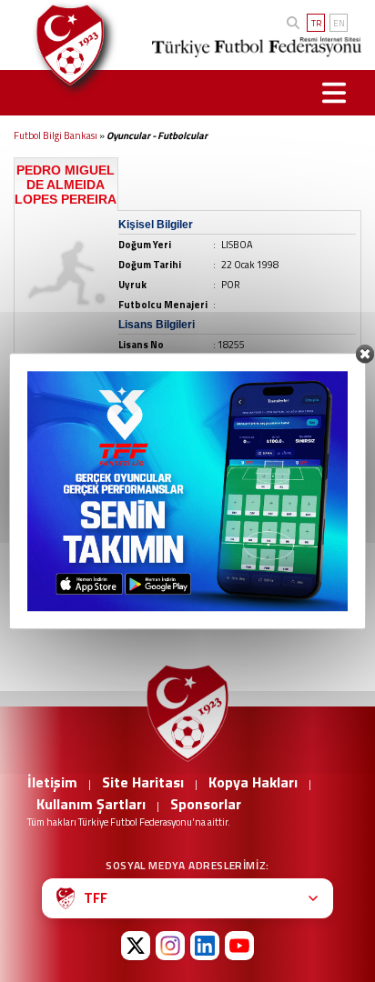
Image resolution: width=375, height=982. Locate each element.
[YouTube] (239, 945)
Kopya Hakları (253, 782)
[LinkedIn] (204, 945)
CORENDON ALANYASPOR (79, 568)
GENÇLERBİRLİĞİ (59, 582)
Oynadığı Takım (60, 551)
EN (339, 23)
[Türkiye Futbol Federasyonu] (66, 45)
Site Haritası (143, 782)
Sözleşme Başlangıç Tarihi (210, 551)
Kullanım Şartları (91, 804)
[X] (135, 945)
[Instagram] (170, 945)
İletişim (52, 782)
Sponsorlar (205, 804)
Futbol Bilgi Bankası (55, 135)
